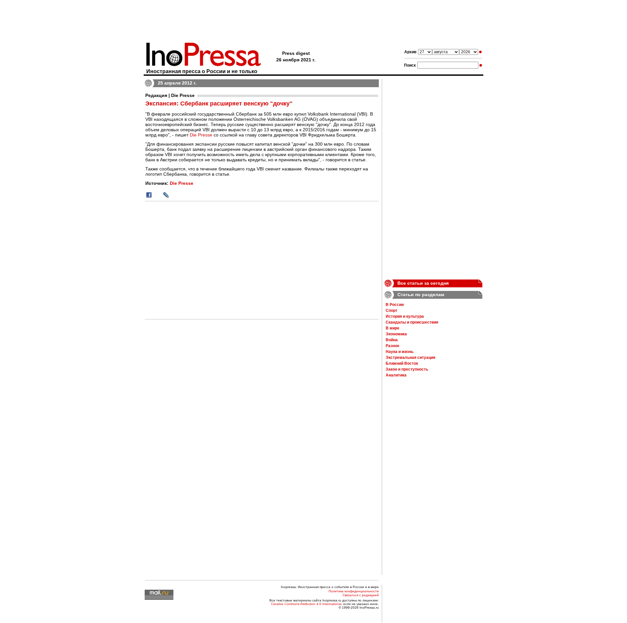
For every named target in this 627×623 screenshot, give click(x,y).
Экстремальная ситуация (410, 357)
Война (392, 340)
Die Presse (201, 134)
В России (395, 304)
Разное (392, 345)
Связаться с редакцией (361, 595)
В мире (392, 328)
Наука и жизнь (399, 351)
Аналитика (396, 375)
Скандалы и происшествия (412, 322)
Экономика (396, 334)
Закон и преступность (407, 369)
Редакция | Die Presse (170, 95)
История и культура (405, 316)
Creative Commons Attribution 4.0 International (306, 604)
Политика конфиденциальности (354, 591)
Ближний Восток (402, 363)
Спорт (391, 310)
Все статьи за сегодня (423, 283)
